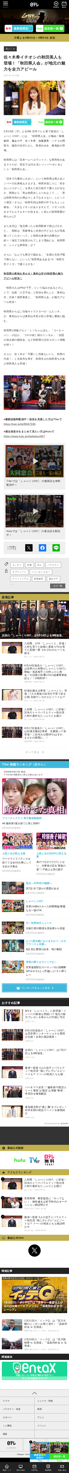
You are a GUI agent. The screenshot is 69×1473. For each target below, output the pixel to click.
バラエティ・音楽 (11, 1409)
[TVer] (19, 28)
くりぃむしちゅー (41, 572)
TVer (18, 122)
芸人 (39, 565)
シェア (42, 547)
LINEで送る (56, 547)
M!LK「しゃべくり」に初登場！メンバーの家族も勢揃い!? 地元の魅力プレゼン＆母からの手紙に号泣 (45, 1014)
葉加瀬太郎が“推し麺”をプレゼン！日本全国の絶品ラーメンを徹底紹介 (46, 1110)
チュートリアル (20, 579)
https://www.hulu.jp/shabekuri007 (24, 436)
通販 (5, 1434)
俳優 (29, 565)
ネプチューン (19, 572)
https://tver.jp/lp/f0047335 (20, 424)
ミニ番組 (7, 1425)
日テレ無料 (49, 1160)
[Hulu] (50, 28)
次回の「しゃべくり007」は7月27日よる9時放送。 (45, 1051)
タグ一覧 (57, 586)
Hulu (50, 122)
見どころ (10, 49)
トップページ (11, 1448)
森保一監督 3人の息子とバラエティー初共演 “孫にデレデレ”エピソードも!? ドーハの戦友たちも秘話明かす (45, 1071)
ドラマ (6, 1401)
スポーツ (7, 1417)
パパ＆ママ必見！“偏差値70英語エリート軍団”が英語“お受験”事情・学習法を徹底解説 (46, 1090)
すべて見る (33, 752)
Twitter (34, 1250)
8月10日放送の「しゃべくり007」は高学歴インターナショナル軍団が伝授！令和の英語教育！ (45, 1033)
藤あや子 (53, 579)
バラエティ (53, 565)
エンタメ (17, 565)
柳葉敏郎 (38, 579)
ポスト (29, 547)
